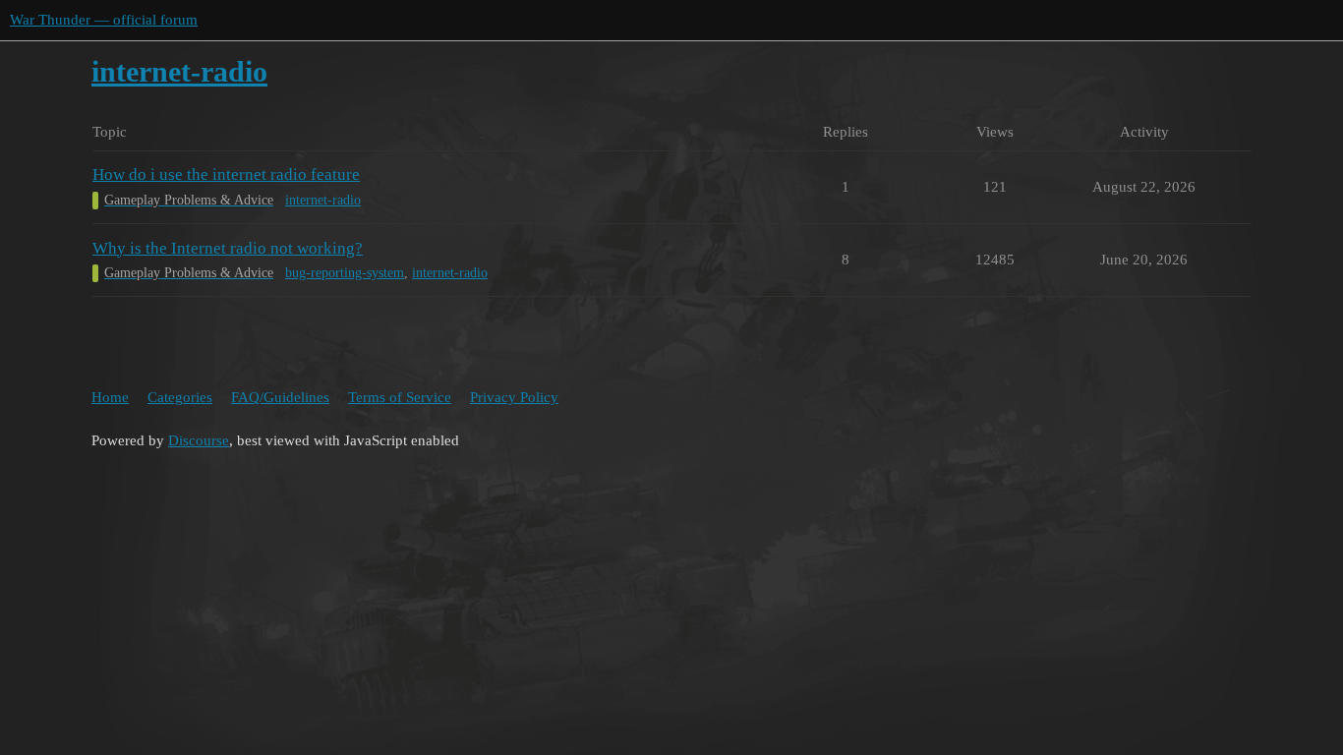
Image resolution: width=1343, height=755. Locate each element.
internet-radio (323, 200)
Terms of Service (399, 397)
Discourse (198, 440)
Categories (179, 397)
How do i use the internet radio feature (226, 174)
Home (110, 397)
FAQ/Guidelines (280, 397)
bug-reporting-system (344, 272)
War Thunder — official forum (104, 20)
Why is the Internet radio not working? (227, 248)
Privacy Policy (514, 397)
